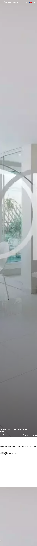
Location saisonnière (3, 438)
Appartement (10, 438)
